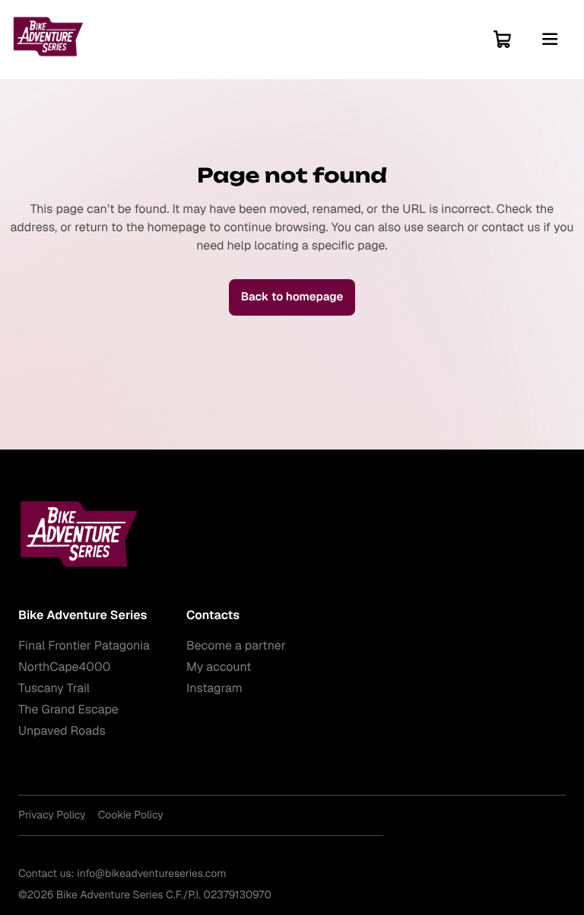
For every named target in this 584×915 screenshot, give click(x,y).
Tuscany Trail (54, 688)
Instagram (214, 688)
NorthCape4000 (64, 667)
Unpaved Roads (62, 731)
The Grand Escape (68, 709)
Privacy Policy (52, 815)
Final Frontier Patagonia (84, 645)
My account (218, 667)
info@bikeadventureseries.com (151, 874)
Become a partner (236, 645)
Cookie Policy (130, 815)
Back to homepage (292, 297)
